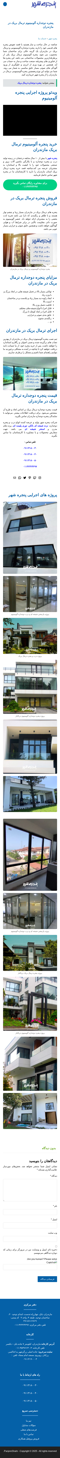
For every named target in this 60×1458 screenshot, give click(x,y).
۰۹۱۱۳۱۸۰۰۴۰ (30, 454)
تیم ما (28, 1421)
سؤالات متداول (29, 1425)
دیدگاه (53, 1176)
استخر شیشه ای (35, 429)
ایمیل (54, 1219)
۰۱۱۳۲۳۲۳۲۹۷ (30, 466)
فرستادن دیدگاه (47, 1279)
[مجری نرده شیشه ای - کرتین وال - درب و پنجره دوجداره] (44, 5)
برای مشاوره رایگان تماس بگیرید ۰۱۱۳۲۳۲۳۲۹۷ (30, 185)
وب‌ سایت (52, 1233)
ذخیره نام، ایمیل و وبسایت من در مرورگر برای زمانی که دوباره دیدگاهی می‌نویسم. (30, 1251)
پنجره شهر (52, 38)
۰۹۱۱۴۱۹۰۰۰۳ (30, 1359)
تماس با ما (28, 1434)
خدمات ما (42, 38)
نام (55, 1206)
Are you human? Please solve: (42, 1259)
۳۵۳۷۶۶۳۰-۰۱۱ (22, 1348)
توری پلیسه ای (20, 426)
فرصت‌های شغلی (29, 1430)
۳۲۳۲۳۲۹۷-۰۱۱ (21, 1325)
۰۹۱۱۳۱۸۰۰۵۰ (30, 1400)
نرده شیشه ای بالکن (38, 426)
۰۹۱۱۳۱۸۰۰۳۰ (30, 1385)
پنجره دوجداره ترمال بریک (29, 83)
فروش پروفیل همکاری (28, 1438)
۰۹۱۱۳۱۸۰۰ (28, 448)
